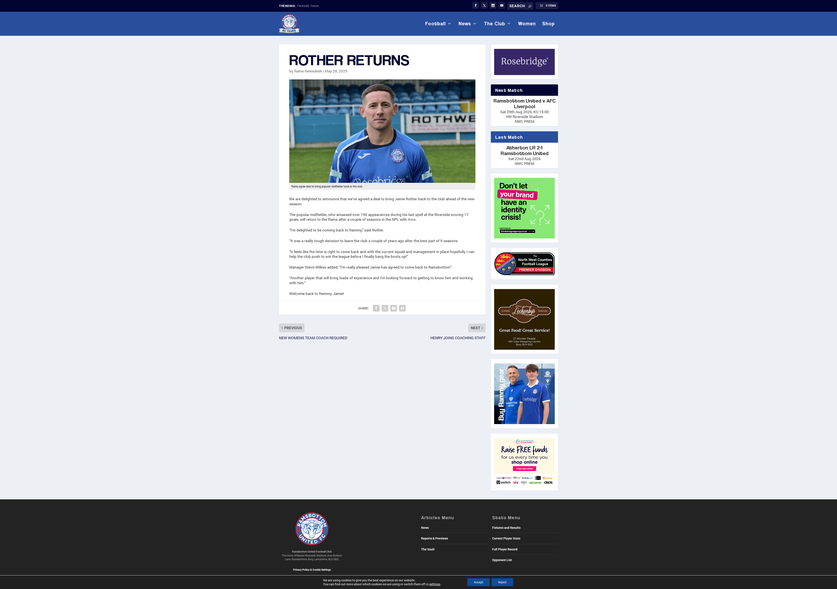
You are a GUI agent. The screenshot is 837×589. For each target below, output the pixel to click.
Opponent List (502, 560)
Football (435, 23)
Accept (478, 582)
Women (527, 23)
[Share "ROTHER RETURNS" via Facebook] (376, 308)
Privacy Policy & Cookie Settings (312, 569)
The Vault (428, 549)
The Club (494, 23)
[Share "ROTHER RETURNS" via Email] (393, 308)
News (465, 23)
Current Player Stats (506, 538)
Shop (548, 23)
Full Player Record (504, 549)
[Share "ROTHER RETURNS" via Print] (402, 308)
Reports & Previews (434, 538)
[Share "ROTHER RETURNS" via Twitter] (385, 308)
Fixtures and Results (506, 527)
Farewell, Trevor (308, 6)
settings (434, 584)
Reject (502, 582)
